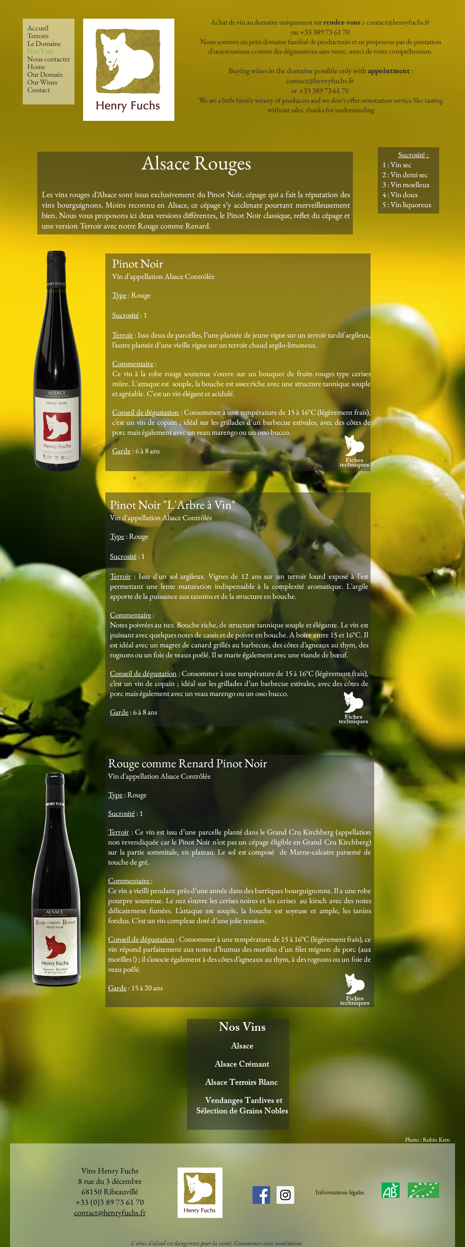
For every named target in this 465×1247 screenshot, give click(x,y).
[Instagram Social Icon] (285, 1195)
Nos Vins (40, 51)
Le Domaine (44, 43)
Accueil (38, 28)
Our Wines (42, 82)
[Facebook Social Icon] (261, 1195)
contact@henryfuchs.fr (398, 22)
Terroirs (38, 36)
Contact (38, 90)
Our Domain (45, 74)
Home (36, 66)
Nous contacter (48, 59)
